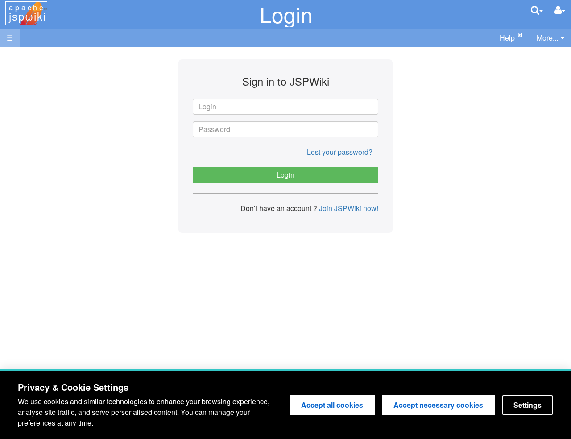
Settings (527, 405)
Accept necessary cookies (438, 405)
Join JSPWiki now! (347, 208)
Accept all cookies (332, 405)
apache (27, 13)
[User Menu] (560, 10)
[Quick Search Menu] (537, 10)
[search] (537, 10)
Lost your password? (339, 152)
